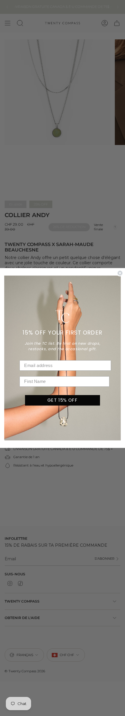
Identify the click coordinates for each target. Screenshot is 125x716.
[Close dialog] (120, 273)
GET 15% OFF (62, 400)
